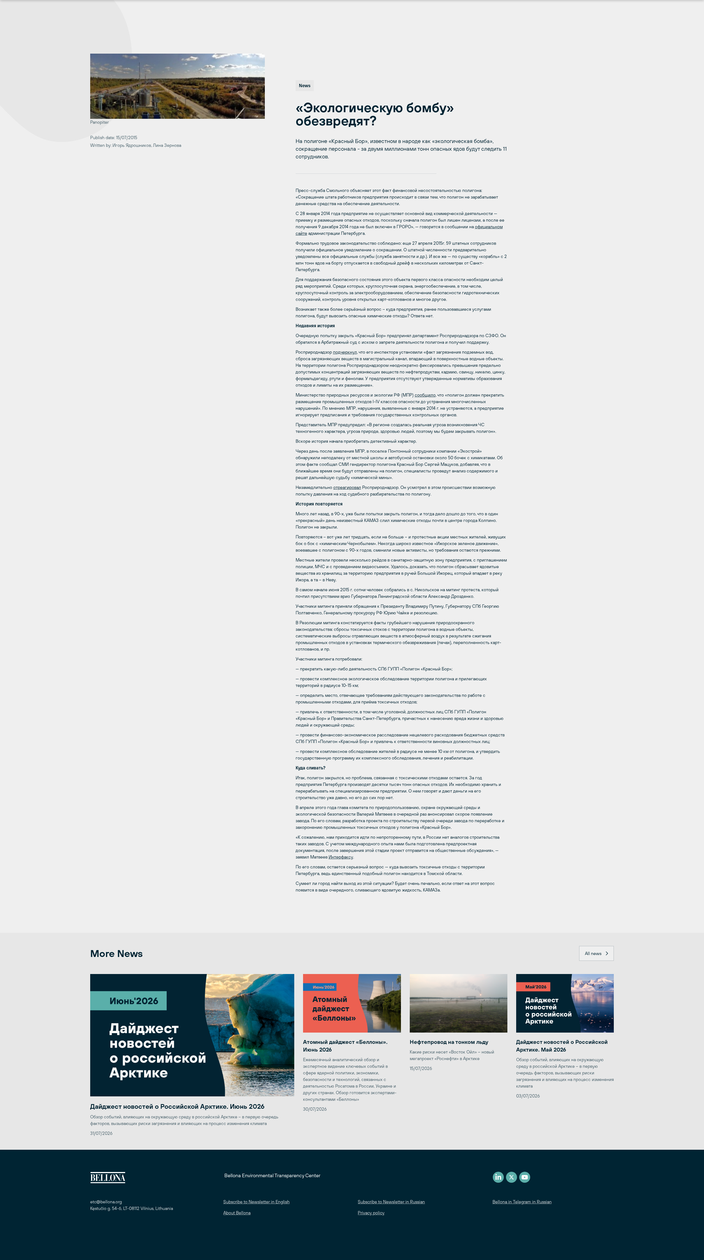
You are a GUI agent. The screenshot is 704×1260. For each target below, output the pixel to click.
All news (593, 953)
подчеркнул (345, 352)
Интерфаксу (341, 856)
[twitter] (511, 1177)
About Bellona (237, 1212)
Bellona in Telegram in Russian (522, 1201)
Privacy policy (371, 1212)
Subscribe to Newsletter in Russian (391, 1201)
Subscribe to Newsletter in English (256, 1201)
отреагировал (347, 487)
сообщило (425, 394)
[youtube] (524, 1177)
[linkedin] (498, 1177)
